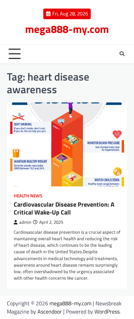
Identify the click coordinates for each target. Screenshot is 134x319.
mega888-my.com (67, 29)
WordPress (107, 311)
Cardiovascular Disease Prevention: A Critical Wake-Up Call (64, 208)
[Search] (122, 54)
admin (25, 222)
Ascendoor (49, 311)
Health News (28, 195)
